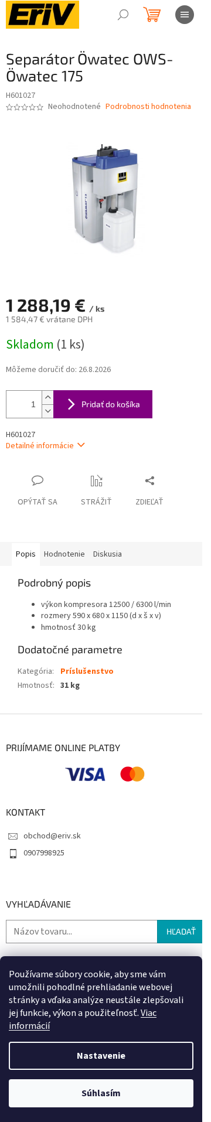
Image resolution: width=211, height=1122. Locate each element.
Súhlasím (101, 1093)
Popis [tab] (26, 554)
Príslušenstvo (87, 671)
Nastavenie (101, 1055)
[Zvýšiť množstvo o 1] (47, 397)
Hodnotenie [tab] (64, 554)
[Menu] (184, 14)
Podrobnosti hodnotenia (148, 106)
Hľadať (181, 931)
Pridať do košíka (110, 404)
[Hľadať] (123, 14)
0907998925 (43, 853)
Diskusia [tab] (107, 554)
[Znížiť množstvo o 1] (47, 411)
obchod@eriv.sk (52, 836)
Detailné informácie (40, 446)
